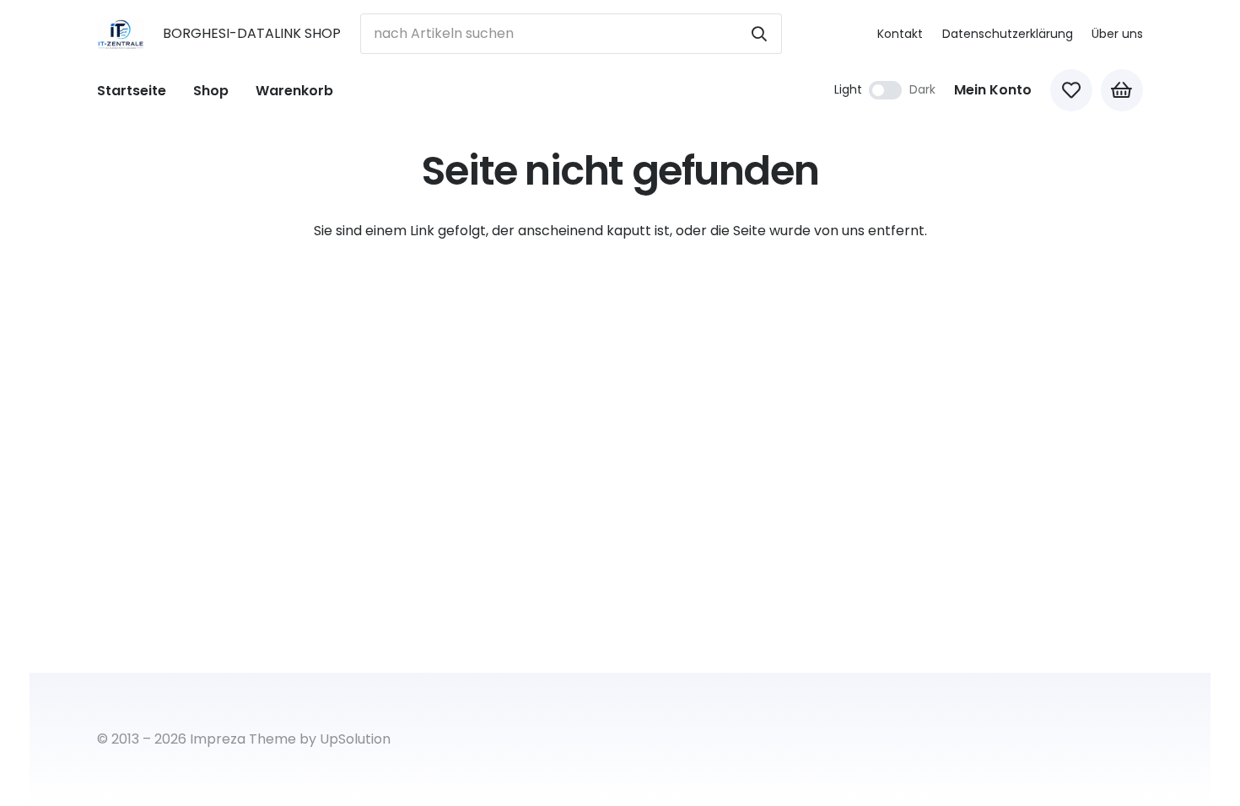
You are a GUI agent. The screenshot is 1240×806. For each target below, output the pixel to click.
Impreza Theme (243, 739)
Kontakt (900, 33)
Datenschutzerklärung (1007, 33)
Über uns (1117, 33)
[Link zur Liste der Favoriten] (1071, 90)
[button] (240, 90)
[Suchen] (759, 33)
